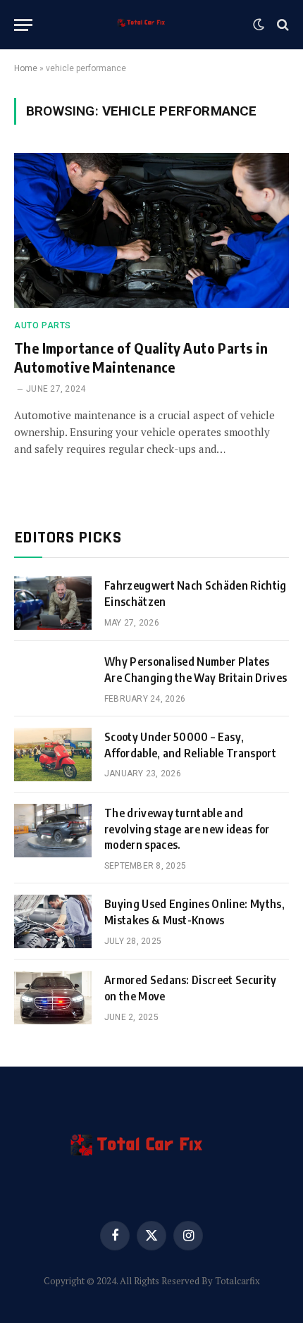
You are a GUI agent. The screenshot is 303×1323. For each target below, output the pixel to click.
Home (25, 68)
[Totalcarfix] (146, 24)
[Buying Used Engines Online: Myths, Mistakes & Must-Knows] (53, 921)
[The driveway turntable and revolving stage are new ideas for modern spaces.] (53, 830)
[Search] (281, 25)
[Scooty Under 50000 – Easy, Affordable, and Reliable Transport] (53, 754)
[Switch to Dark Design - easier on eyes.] (258, 24)
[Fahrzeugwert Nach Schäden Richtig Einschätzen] (53, 603)
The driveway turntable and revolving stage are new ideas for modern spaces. (187, 829)
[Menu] (23, 25)
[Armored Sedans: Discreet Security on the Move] (53, 997)
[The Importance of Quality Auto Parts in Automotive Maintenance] (151, 230)
